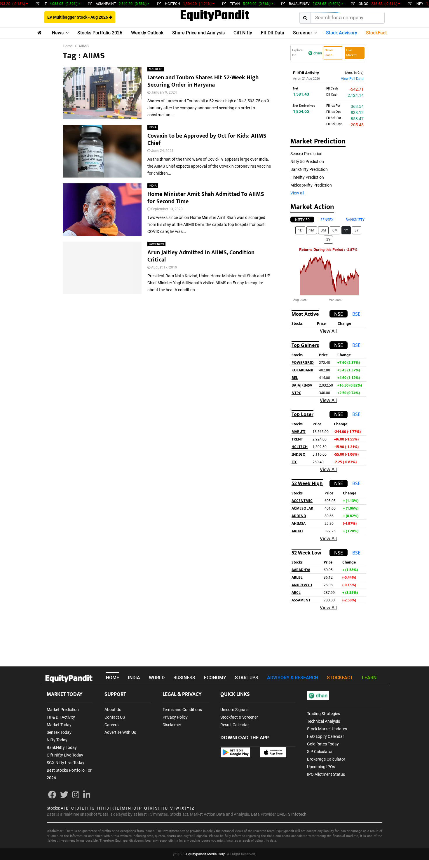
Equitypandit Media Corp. (206, 854)
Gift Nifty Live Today (65, 755)
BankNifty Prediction (309, 169)
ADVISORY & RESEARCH (292, 677)
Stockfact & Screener (239, 717)
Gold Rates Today (323, 744)
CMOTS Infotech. (292, 814)
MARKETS (155, 69)
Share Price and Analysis (198, 33)
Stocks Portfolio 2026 (99, 33)
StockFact (376, 33)
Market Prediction (63, 709)
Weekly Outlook (147, 33)
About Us (112, 709)
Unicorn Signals (234, 709)
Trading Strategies (323, 713)
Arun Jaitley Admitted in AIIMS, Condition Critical (200, 256)
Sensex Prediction (306, 153)
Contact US (114, 717)
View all (297, 193)
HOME (112, 677)
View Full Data (352, 79)
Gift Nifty (242, 33)
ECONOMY (215, 677)
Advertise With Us (120, 732)
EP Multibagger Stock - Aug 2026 (78, 17)
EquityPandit (214, 16)
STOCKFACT (340, 677)
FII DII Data (272, 33)
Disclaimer (172, 724)
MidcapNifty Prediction (311, 185)
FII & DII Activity (61, 717)
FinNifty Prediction (307, 177)
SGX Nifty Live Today (65, 762)
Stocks (53, 808)
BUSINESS (184, 677)
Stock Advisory (341, 33)
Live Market (351, 52)
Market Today (59, 724)
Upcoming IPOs (321, 766)
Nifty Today (57, 740)
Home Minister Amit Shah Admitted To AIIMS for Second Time (205, 197)
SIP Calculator (320, 751)
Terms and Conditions (182, 709)
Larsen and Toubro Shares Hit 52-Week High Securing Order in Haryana (203, 81)
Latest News (156, 243)
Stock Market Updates (327, 728)
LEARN (369, 677)
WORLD (157, 677)
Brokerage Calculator (326, 759)
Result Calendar (234, 724)
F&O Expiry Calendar (325, 736)
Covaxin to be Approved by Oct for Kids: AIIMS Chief (206, 139)
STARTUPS (246, 677)
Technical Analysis (323, 721)
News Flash (329, 52)
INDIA (153, 127)
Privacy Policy (175, 717)
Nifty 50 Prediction (307, 161)
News (58, 33)
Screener (302, 33)
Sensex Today (59, 732)
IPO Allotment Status (326, 774)
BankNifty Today (62, 747)
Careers (111, 724)
